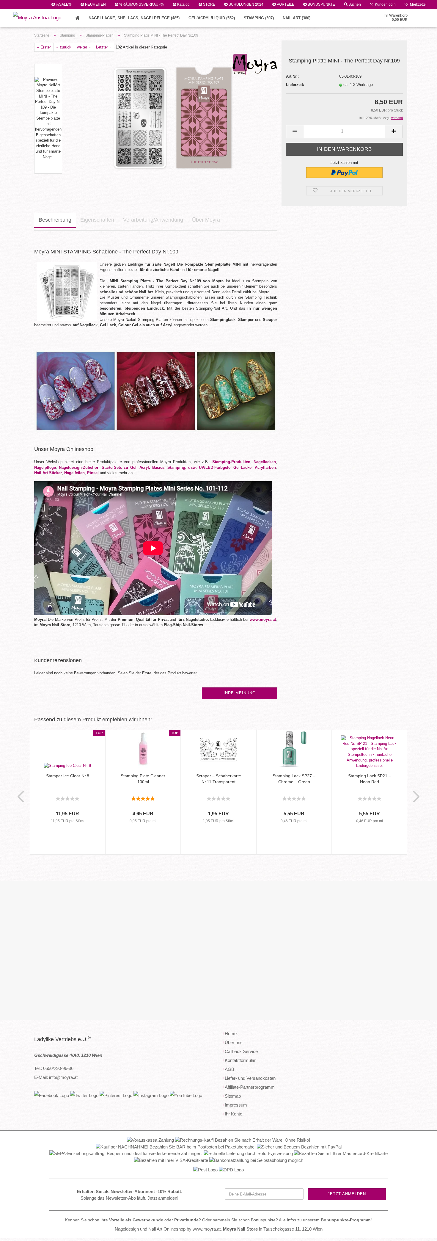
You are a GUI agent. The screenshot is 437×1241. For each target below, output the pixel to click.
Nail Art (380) (296, 18)
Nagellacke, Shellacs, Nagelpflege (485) (134, 18)
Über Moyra (206, 220)
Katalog (183, 4)
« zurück (63, 47)
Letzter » (103, 47)
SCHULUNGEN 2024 (245, 4)
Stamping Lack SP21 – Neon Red (369, 778)
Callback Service (241, 1051)
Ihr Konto (233, 1113)
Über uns (234, 1042)
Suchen (354, 4)
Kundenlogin (384, 4)
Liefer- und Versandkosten (250, 1078)
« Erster (44, 47)
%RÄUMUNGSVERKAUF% (141, 4)
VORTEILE (285, 4)
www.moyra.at (263, 619)
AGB (229, 1069)
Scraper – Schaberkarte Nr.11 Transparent (218, 778)
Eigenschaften (97, 220)
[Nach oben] (421, 1232)
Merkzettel (417, 4)
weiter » (83, 47)
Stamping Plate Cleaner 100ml (143, 778)
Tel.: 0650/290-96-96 (53, 1068)
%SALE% (63, 4)
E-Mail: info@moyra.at (56, 1077)
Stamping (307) (259, 18)
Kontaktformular (240, 1060)
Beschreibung (55, 220)
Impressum (236, 1104)
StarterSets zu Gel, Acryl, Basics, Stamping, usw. (149, 467)
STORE (208, 4)
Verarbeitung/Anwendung (153, 220)
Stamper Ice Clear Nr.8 (67, 775)
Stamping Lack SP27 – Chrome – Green (294, 778)
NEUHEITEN (95, 4)
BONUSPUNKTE (321, 4)
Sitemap (233, 1096)
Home (231, 1033)
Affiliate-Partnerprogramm (250, 1087)
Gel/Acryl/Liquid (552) (211, 18)
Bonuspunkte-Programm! (346, 1220)
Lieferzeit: (295, 84)
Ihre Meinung (240, 693)
